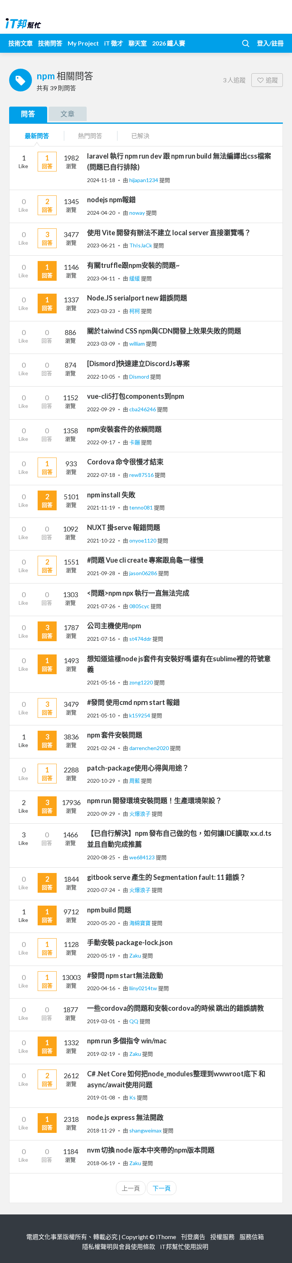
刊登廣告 (193, 1236)
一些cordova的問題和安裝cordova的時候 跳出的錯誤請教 (175, 1008)
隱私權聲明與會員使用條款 (118, 1246)
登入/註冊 (270, 43)
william (137, 343)
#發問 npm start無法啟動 (125, 975)
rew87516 (142, 475)
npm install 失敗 (111, 495)
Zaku (135, 955)
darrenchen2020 (149, 748)
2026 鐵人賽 (168, 43)
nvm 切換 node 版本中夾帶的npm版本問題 (150, 1150)
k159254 (140, 715)
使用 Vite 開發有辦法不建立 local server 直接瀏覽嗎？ (169, 232)
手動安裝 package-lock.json (130, 942)
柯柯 (135, 311)
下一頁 (161, 1188)
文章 (67, 114)
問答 (28, 114)
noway (137, 212)
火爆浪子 (140, 813)
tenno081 (141, 507)
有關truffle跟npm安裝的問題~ (133, 265)
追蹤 (272, 79)
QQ (134, 1021)
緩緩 (135, 278)
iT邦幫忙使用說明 (184, 1246)
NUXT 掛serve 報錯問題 (123, 527)
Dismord (139, 376)
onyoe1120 (143, 540)
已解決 (140, 135)
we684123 (142, 857)
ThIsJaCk (141, 245)
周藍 (135, 780)
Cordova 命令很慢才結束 (125, 462)
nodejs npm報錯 (111, 199)
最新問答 (37, 135)
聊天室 (138, 43)
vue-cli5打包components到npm (135, 396)
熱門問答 (90, 135)
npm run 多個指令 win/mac (127, 1041)
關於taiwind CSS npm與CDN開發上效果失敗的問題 (164, 331)
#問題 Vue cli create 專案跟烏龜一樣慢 (145, 560)
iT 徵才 (113, 43)
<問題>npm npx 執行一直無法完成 (138, 593)
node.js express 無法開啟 (125, 1117)
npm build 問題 (109, 910)
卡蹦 (135, 442)
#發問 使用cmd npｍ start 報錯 (133, 702)
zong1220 (141, 682)
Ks (133, 1097)
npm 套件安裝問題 (114, 735)
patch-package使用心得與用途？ (138, 768)
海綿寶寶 (140, 923)
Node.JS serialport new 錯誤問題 (137, 298)
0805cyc (140, 606)
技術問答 (50, 43)
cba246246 (143, 409)
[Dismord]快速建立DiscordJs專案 (138, 363)
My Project (83, 43)
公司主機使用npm (114, 625)
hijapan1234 (144, 180)
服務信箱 (252, 1236)
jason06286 (143, 573)
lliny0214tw (143, 988)
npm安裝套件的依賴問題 (124, 429)
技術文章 (20, 43)
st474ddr (140, 638)
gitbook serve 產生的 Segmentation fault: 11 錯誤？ (166, 877)
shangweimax (146, 1130)
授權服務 (222, 1236)
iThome (166, 1236)
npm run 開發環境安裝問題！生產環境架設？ (154, 800)
